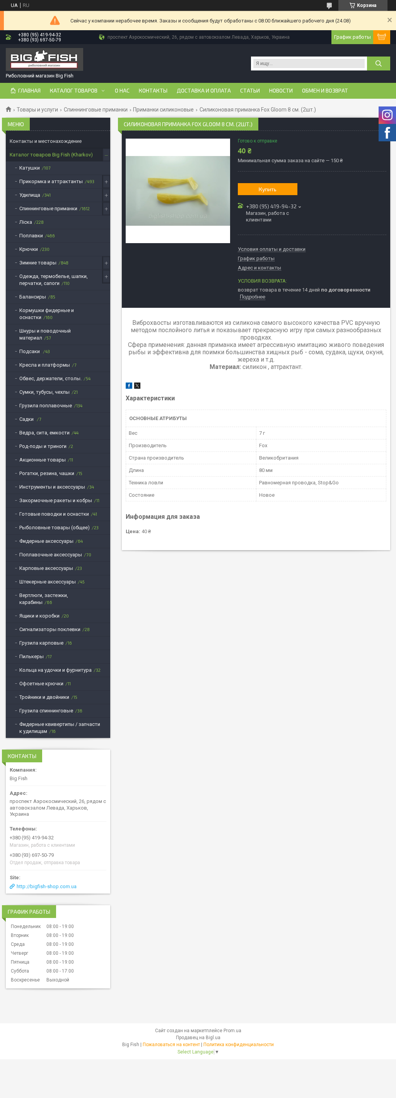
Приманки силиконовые (163, 109)
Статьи (250, 90)
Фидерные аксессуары (46, 541)
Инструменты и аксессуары (52, 487)
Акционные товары (42, 460)
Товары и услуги (37, 109)
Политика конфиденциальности (238, 1044)
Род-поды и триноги (43, 446)
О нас (122, 90)
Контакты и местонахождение (46, 141)
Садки (27, 419)
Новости (281, 90)
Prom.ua (232, 1030)
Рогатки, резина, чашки (46, 473)
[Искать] (378, 63)
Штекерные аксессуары (47, 582)
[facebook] (129, 387)
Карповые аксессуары (46, 568)
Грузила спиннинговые (46, 711)
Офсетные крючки (41, 683)
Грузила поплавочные (45, 405)
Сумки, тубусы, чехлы (44, 392)
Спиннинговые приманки (96, 109)
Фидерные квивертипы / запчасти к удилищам (59, 727)
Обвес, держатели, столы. (50, 378)
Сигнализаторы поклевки (49, 629)
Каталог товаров (73, 90)
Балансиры (32, 297)
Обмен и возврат (325, 90)
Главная (29, 90)
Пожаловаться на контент (171, 1044)
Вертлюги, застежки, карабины (43, 598)
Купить (268, 189)
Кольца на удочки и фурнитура (55, 670)
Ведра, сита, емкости (44, 433)
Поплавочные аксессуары (50, 555)
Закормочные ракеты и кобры (55, 500)
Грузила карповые (41, 643)
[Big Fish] (44, 60)
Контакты (153, 90)
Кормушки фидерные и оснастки (46, 313)
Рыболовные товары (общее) (54, 527)
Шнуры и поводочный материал (45, 334)
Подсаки (30, 351)
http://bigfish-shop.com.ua (47, 886)
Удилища (29, 195)
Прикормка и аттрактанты (51, 181)
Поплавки (31, 235)
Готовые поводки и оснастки (54, 514)
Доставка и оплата (204, 90)
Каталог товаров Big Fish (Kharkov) (51, 155)
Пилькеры (31, 656)
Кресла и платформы (44, 365)
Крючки (28, 249)
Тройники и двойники (44, 697)
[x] (137, 387)
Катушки (29, 168)
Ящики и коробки (39, 616)
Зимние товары (37, 263)
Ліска (25, 222)
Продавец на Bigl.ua (198, 1037)
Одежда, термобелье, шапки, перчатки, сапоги (53, 279)
